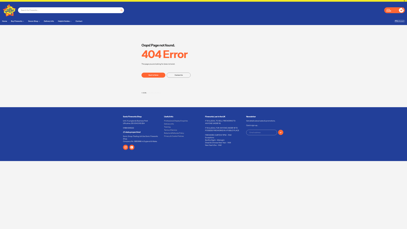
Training (167, 127)
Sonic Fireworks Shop (154, 93)
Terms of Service (170, 130)
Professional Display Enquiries (176, 121)
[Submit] (280, 132)
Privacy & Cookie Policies (174, 136)
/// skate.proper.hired (131, 132)
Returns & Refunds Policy (174, 133)
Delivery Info (169, 124)
